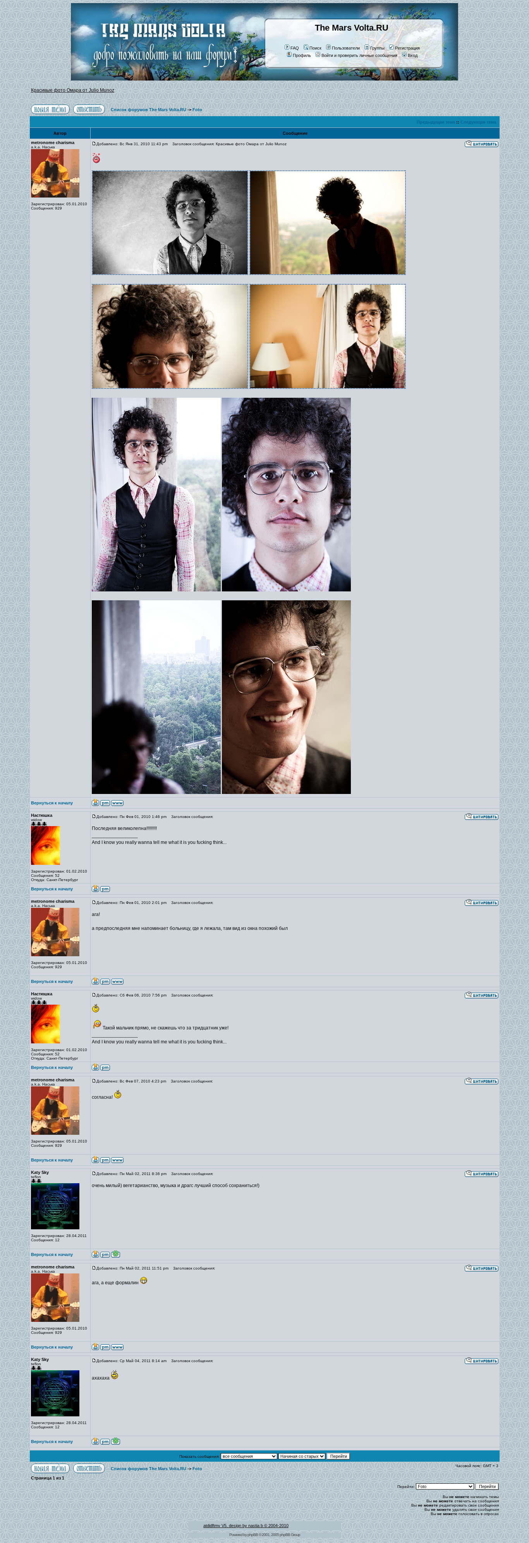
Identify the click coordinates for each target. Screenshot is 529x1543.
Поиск (315, 48)
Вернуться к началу (52, 803)
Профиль (302, 55)
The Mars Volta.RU (351, 28)
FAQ (294, 48)
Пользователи (346, 48)
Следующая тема (478, 122)
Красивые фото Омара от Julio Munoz (72, 90)
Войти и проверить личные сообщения (359, 55)
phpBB (252, 1535)
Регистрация (407, 48)
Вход (412, 55)
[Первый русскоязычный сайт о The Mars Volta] (158, 79)
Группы (377, 48)
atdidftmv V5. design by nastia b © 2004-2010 (246, 1525)
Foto (197, 109)
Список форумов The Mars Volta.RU (148, 109)
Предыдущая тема (436, 122)
